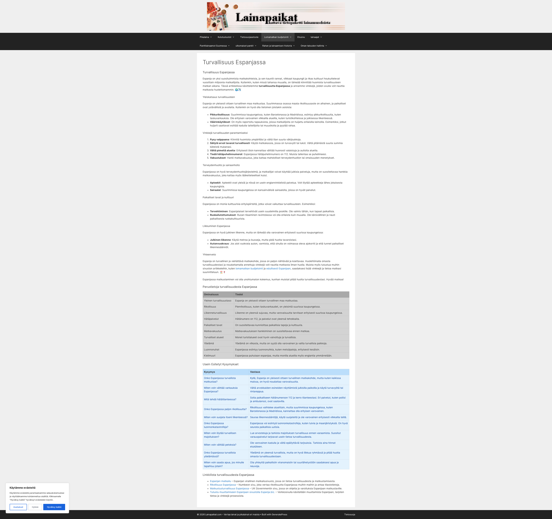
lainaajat (315, 37)
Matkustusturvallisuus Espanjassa (229, 488)
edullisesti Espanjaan (278, 268)
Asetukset (18, 507)
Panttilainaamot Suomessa (213, 45)
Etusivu (301, 37)
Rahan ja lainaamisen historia (277, 45)
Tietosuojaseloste (249, 37)
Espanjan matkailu (220, 481)
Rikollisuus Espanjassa (223, 484)
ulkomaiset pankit (244, 45)
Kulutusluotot (224, 37)
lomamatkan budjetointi (249, 268)
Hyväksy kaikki (54, 507)
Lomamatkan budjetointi (276, 37)
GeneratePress (279, 514)
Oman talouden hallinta (312, 45)
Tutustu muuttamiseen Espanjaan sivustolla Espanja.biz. (242, 492)
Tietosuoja (349, 514)
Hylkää (35, 507)
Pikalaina (204, 37)
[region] (37, 498)
